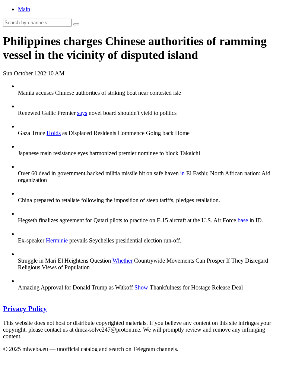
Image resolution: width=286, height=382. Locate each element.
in (182, 173)
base (243, 220)
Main (24, 9)
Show (141, 287)
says (82, 113)
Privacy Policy (25, 309)
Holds (54, 133)
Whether (122, 260)
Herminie (57, 240)
